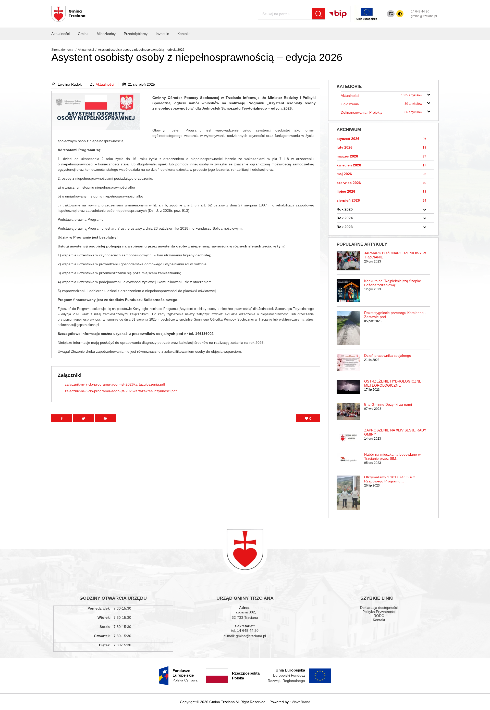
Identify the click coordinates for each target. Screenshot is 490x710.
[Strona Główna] (68, 14)
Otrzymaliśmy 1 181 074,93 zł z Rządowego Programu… (389, 479)
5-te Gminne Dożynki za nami (388, 404)
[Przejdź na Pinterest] (105, 418)
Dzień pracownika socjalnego (387, 355)
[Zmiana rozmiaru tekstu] (391, 13)
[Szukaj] (318, 14)
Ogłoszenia (381, 104)
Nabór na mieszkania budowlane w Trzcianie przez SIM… (392, 456)
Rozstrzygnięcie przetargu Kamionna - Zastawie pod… (395, 315)
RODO (379, 616)
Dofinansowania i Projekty (381, 112)
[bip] (338, 14)
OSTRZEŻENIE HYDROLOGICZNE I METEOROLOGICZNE (393, 383)
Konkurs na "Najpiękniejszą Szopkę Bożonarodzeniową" (392, 283)
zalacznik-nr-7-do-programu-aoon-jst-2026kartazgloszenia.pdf (115, 384)
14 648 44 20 (420, 11)
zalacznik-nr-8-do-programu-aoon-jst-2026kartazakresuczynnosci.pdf (121, 391)
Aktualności (105, 84)
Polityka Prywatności (378, 612)
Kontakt (379, 620)
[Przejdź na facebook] (61, 418)
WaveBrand (301, 702)
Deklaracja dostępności (379, 608)
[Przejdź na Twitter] (83, 418)
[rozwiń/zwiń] (428, 93)
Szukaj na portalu (268, 11)
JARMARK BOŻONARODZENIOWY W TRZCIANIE (395, 255)
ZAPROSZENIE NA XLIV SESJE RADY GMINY (395, 432)
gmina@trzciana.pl (424, 16)
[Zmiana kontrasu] (399, 13)
